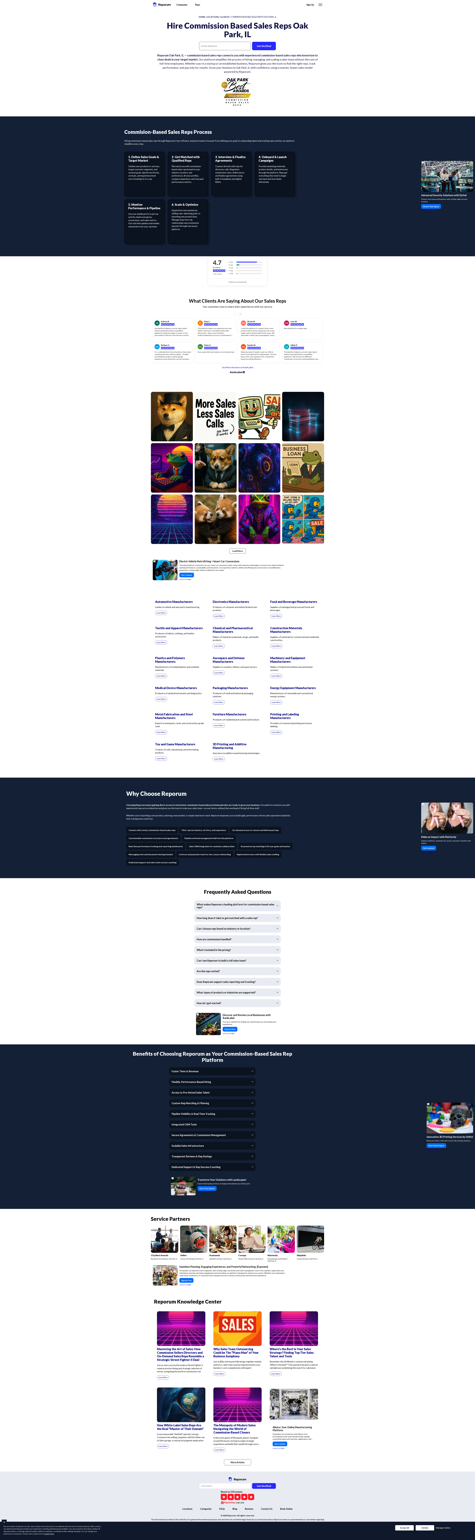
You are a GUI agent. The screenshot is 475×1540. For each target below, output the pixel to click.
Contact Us (267, 1508)
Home (202, 17)
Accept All (404, 1528)
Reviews (249, 1508)
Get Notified (264, 46)
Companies (182, 4)
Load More (237, 551)
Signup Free (186, 1280)
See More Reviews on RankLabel (237, 367)
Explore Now (230, 1029)
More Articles (238, 1462)
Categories (206, 1508)
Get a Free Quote (207, 1188)
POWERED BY (427, 211)
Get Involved (428, 848)
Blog (235, 1508)
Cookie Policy (49, 1534)
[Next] (240, 314)
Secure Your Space (431, 206)
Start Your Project (436, 1145)
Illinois (224, 17)
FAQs (222, 1508)
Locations (213, 17)
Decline (425, 1528)
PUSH (471, 1538)
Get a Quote (186, 575)
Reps (197, 4)
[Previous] (235, 314)
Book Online (286, 1508)
